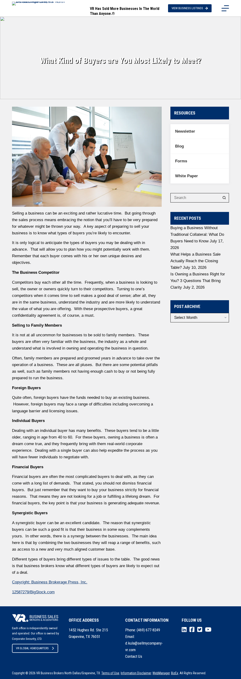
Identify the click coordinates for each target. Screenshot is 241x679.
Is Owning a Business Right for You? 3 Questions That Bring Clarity (197, 281)
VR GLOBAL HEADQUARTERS (32, 648)
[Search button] (224, 197)
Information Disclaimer (136, 673)
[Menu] (225, 8)
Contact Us (133, 656)
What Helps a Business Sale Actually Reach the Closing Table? (195, 261)
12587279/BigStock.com (33, 592)
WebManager (161, 673)
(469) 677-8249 (148, 630)
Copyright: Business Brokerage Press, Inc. (49, 582)
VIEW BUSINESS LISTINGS (187, 8)
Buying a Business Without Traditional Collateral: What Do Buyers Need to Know (197, 234)
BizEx (174, 673)
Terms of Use (110, 673)
